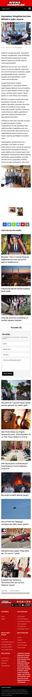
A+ (26, 48)
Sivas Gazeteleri (21, 642)
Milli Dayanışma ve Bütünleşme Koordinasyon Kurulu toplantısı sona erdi (14, 466)
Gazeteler (19, 640)
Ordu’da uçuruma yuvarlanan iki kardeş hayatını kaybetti (14, 319)
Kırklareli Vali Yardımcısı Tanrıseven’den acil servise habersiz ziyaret (12, 582)
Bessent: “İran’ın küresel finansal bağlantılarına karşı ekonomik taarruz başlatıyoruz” (15, 259)
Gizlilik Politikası (6, 687)
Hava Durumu (5, 658)
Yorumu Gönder (7, 374)
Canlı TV (19, 637)
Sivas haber (21, 669)
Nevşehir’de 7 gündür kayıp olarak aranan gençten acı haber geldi (15, 403)
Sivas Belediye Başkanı (7, 642)
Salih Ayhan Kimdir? (6, 647)
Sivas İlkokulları (21, 626)
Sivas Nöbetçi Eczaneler (23, 621)
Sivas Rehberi (21, 616)
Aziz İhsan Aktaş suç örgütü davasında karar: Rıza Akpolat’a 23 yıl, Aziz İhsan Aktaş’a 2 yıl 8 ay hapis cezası (16, 436)
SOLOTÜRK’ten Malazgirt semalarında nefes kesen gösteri (15, 522)
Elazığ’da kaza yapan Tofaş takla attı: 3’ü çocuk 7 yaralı (15, 552)
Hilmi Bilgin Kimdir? (6, 644)
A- (29, 48)
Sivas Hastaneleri (22, 624)
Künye (3, 616)
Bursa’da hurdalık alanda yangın (15, 495)
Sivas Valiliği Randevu (7, 649)
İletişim (3, 619)
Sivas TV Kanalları (22, 645)
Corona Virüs (4, 660)
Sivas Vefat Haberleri (22, 619)
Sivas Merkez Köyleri (23, 629)
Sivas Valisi (4, 639)
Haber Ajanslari (21, 647)
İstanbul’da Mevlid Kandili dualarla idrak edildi (15, 289)
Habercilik (4, 663)
